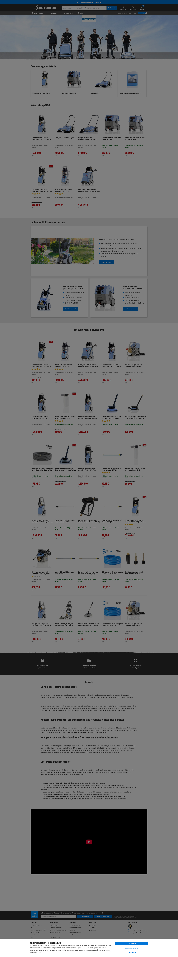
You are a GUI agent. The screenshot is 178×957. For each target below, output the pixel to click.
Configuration (132, 952)
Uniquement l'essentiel (131, 948)
